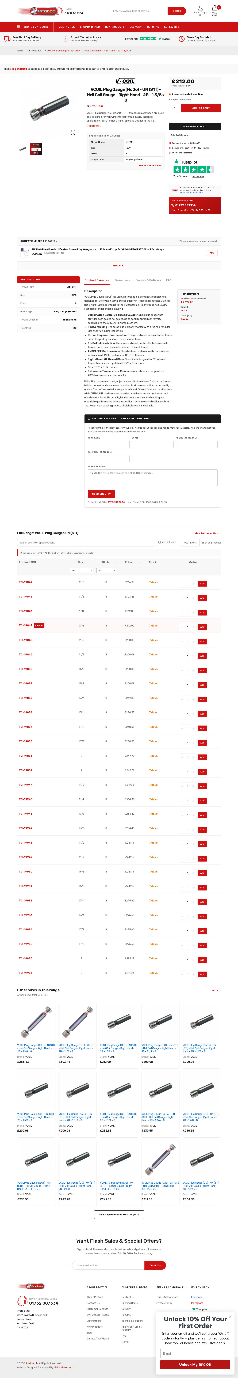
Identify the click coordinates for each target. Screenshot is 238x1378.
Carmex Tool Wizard (98, 1338)
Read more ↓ (94, 125)
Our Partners (94, 1320)
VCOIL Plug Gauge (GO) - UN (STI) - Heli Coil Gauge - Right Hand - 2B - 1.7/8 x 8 (201, 1117)
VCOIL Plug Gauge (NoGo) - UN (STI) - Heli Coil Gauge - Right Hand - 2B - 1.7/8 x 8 (34, 1186)
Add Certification (180, 135)
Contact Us (93, 1303)
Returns (126, 1314)
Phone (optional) (186, 438)
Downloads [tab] (122, 280)
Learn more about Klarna (191, 192)
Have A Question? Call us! (43, 1298)
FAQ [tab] (168, 280)
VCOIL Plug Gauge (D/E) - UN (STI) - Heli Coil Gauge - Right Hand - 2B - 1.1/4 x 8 (77, 1048)
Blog (89, 1332)
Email (135, 438)
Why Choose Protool (98, 1314)
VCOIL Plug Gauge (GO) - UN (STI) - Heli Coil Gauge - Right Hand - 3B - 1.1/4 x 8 (201, 1186)
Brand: (20, 1056)
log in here (19, 68)
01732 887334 (185, 205)
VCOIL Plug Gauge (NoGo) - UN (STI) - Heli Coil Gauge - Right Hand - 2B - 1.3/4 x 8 (158, 1117)
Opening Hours (130, 1303)
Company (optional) (100, 452)
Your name (94, 438)
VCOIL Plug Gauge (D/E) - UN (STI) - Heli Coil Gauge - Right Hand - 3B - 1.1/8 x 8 (160, 1186)
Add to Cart (201, 108)
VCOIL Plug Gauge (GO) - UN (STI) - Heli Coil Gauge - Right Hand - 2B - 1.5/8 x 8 (35, 1117)
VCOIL (28, 1056)
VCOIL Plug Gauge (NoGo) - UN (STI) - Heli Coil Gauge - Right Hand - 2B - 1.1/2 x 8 (199, 1048)
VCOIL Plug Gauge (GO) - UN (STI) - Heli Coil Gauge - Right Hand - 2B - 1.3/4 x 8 (118, 1117)
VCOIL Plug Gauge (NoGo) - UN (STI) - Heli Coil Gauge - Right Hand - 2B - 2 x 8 (116, 1186)
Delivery (126, 1309)
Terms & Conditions (167, 1297)
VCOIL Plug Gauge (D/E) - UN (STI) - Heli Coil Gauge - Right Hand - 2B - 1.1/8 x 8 (36, 1048)
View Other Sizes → (195, 126)
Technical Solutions (133, 1320)
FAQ (124, 1335)
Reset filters (190, 542)
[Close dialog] (230, 1317)
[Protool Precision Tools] (38, 11)
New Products (95, 1326)
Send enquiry (101, 494)
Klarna (125, 1341)
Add (212, 253)
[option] (22, 149)
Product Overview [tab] (97, 280)
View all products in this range (117, 1214)
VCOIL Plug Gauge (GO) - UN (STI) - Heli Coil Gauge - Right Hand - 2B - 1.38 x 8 (118, 1048)
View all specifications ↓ (150, 165)
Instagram (197, 1303)
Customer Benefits (97, 1309)
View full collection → (208, 533)
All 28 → (216, 990)
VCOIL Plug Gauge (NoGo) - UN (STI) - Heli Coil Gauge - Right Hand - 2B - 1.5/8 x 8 (75, 1117)
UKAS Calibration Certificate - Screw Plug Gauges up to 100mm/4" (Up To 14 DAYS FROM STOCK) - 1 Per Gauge (98, 249)
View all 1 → (119, 265)
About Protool (95, 1297)
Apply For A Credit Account (132, 1328)
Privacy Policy (164, 1303)
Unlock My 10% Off (195, 1364)
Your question (96, 466)
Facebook (196, 1297)
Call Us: (69, 9)
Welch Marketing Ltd (65, 1367)
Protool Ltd (32, 1363)
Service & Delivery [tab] (148, 280)
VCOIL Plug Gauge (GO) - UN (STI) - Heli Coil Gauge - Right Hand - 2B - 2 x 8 (77, 1186)
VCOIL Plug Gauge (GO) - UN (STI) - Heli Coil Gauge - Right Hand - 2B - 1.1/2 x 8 (159, 1048)
